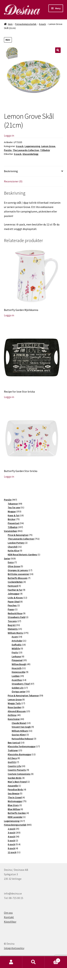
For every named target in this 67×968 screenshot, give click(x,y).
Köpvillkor (10, 921)
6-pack (42, 24)
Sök (33, 962)
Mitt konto (11, 962)
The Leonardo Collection (26, 150)
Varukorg (52, 959)
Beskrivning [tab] (11, 171)
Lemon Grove (48, 146)
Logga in (9, 135)
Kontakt (9, 917)
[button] (58, 50)
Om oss (8, 912)
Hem (10, 24)
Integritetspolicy (14, 948)
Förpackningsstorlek (25, 24)
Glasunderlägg (30, 154)
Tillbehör (45, 150)
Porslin (8, 150)
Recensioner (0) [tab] (13, 181)
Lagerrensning (32, 146)
